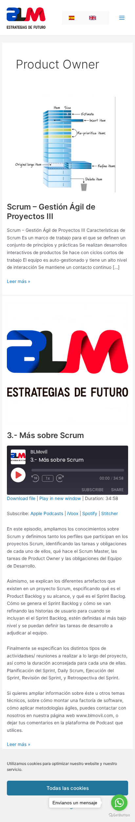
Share (117, 489)
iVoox (72, 513)
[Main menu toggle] (122, 17)
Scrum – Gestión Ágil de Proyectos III (51, 211)
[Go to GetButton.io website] (119, 815)
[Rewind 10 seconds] (35, 478)
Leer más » (18, 281)
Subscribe (93, 489)
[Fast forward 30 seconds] (64, 478)
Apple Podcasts (46, 513)
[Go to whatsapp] (119, 802)
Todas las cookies (68, 788)
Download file (21, 498)
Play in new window (60, 498)
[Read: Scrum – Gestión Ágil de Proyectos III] (67, 144)
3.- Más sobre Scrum (45, 435)
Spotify (89, 513)
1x (48, 478)
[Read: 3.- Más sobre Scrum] (67, 362)
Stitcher (109, 513)
